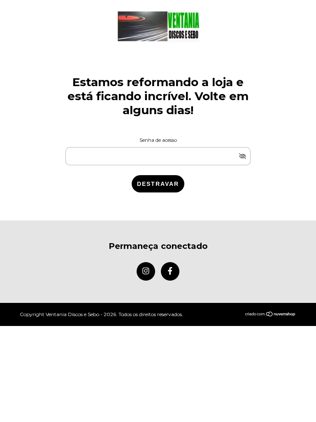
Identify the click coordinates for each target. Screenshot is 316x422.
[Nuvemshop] (270, 315)
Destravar (158, 184)
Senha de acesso (158, 140)
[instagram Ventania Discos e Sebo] (146, 271)
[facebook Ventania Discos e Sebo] (170, 271)
